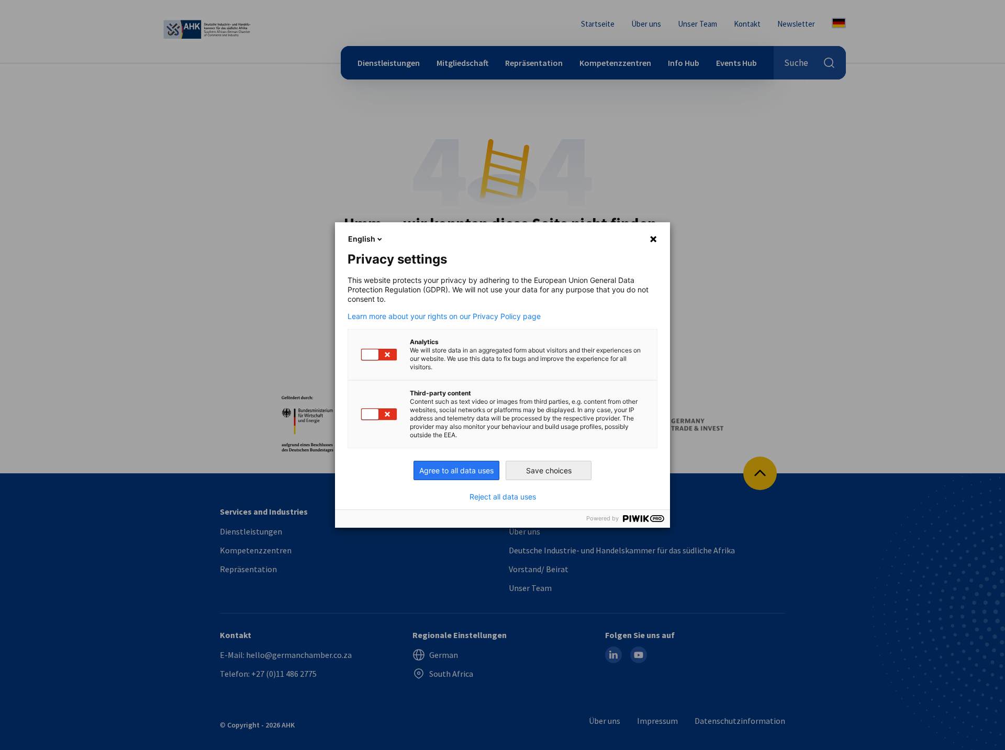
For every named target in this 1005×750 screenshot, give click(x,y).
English (361, 238)
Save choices (549, 470)
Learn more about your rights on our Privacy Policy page (444, 316)
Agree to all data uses (456, 470)
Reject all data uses (503, 497)
